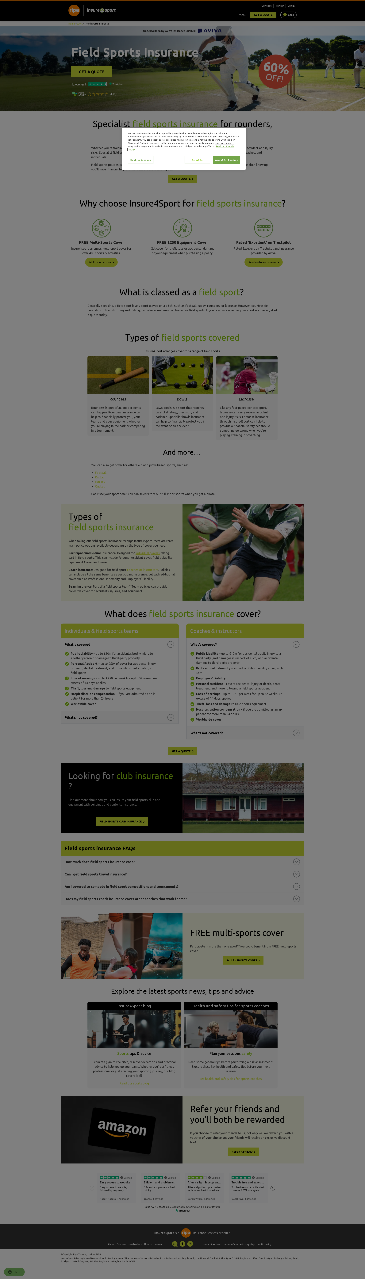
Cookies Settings (140, 160)
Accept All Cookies (226, 160)
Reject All (197, 160)
